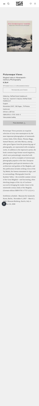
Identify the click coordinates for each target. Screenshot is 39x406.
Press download (18, 123)
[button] (4, 203)
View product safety (9, 117)
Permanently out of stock (19, 90)
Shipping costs (12, 85)
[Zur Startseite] (19, 3)
